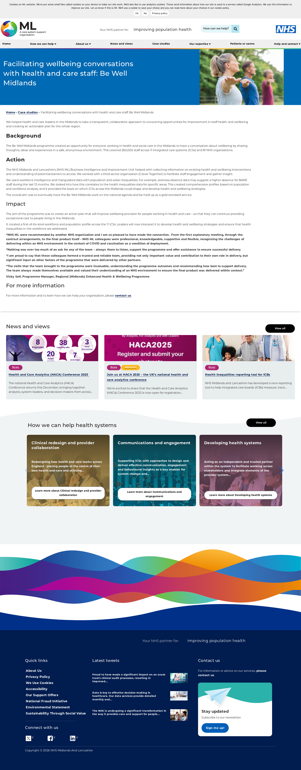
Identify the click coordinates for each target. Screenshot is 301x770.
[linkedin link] (73, 738)
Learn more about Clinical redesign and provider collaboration (68, 493)
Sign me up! (215, 728)
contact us (123, 295)
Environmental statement (48, 707)
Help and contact (286, 43)
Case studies (161, 43)
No (145, 13)
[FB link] (50, 738)
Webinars (130, 367)
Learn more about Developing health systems (241, 495)
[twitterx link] (28, 738)
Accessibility (37, 689)
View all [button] (280, 328)
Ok (136, 13)
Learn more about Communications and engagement (154, 494)
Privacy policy (159, 13)
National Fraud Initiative (46, 701)
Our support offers (42, 695)
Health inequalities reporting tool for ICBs (237, 374)
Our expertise (199, 43)
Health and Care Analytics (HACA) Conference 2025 (49, 374)
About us (82, 43)
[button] (281, 470)
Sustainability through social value (56, 713)
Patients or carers (242, 43)
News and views (121, 43)
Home (6, 43)
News (15, 367)
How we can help (42, 43)
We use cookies (39, 683)
